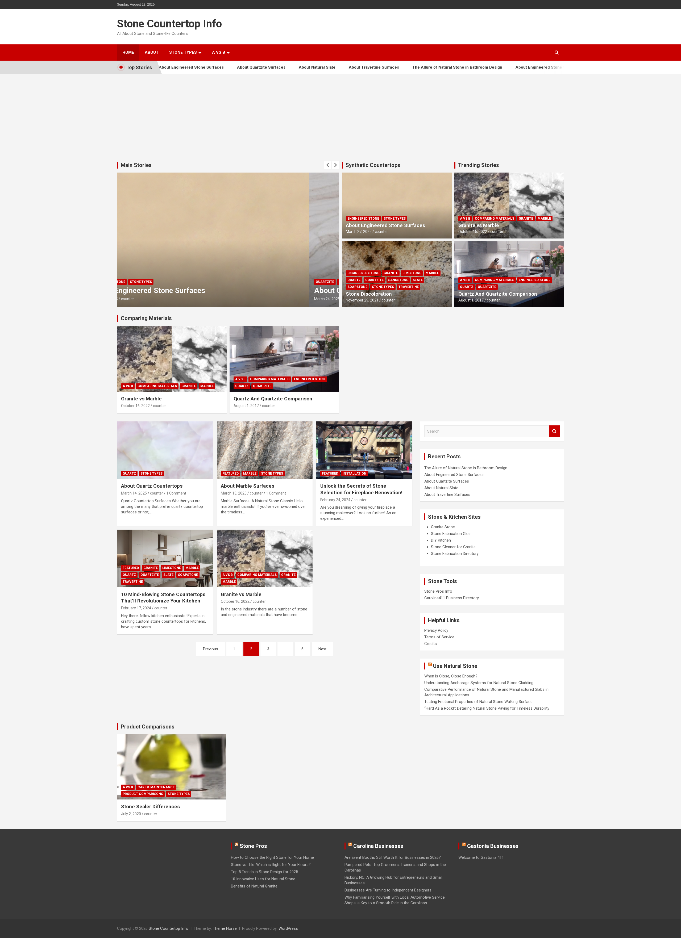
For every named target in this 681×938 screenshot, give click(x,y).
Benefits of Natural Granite (254, 886)
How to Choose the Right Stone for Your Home (272, 857)
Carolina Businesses (378, 846)
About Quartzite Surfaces (230, 67)
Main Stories (136, 165)
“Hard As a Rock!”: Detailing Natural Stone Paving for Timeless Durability (486, 708)
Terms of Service (439, 637)
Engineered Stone (363, 218)
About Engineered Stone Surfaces (517, 67)
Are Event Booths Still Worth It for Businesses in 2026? (392, 857)
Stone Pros (253, 846)
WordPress (288, 928)
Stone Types (183, 52)
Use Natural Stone (455, 666)
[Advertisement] (340, 114)
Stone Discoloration (369, 294)
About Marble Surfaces (247, 486)
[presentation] (327, 165)
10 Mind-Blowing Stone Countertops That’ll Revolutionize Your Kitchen (163, 597)
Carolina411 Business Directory (451, 598)
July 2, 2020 (131, 814)
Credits (430, 643)
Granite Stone (443, 527)
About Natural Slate (286, 67)
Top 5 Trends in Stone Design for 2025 (264, 871)
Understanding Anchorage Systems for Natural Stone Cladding (478, 682)
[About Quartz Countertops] (165, 450)
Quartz (354, 280)
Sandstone (398, 280)
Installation (354, 473)
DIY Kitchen (441, 540)
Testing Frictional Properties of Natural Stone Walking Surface (478, 701)
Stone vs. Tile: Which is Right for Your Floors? (271, 864)
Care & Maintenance (156, 787)
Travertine (408, 287)
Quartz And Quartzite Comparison (497, 294)
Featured (230, 473)
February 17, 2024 (136, 608)
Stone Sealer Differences (150, 806)
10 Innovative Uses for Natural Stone (263, 879)
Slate (418, 280)
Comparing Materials (494, 218)
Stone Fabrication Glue (451, 533)
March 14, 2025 (134, 493)
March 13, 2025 (234, 493)
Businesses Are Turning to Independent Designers (387, 890)
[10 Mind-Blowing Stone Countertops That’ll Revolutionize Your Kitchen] (165, 559)
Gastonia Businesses (492, 846)
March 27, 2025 (359, 231)
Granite (391, 273)
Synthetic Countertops (373, 165)
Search (554, 431)
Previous (210, 649)
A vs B (218, 52)
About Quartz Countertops (151, 486)
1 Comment (176, 493)
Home (128, 52)
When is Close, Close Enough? (450, 676)
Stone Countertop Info (169, 24)
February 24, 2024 (335, 500)
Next (322, 649)
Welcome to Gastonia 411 (481, 857)
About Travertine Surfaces (343, 67)
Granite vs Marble (478, 225)
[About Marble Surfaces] (265, 450)
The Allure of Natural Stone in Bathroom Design (427, 67)
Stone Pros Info (438, 591)
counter (157, 299)
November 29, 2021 (362, 300)
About (152, 52)
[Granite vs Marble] (265, 559)
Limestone (411, 273)
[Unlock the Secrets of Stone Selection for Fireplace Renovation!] (364, 450)
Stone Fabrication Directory (455, 553)
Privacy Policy (436, 630)
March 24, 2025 (135, 299)
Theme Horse (225, 928)
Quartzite (133, 282)
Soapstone (357, 287)
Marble (432, 273)
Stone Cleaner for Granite (453, 547)
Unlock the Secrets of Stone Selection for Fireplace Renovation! (361, 489)
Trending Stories (478, 165)
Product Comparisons (148, 726)
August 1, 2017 (471, 300)
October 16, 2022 (472, 231)
